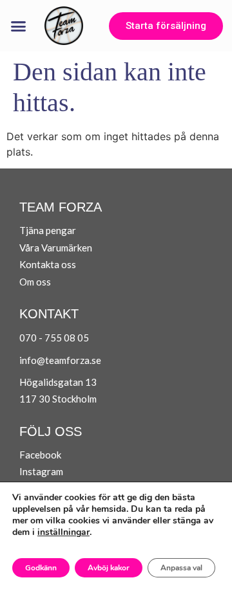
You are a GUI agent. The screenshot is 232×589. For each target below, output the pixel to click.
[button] (18, 26)
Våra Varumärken (55, 247)
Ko (25, 264)
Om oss (35, 281)
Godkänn (41, 568)
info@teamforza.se (60, 360)
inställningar (63, 532)
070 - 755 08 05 (54, 337)
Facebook (40, 454)
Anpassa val (181, 568)
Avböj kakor (109, 568)
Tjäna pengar (47, 230)
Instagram (41, 471)
